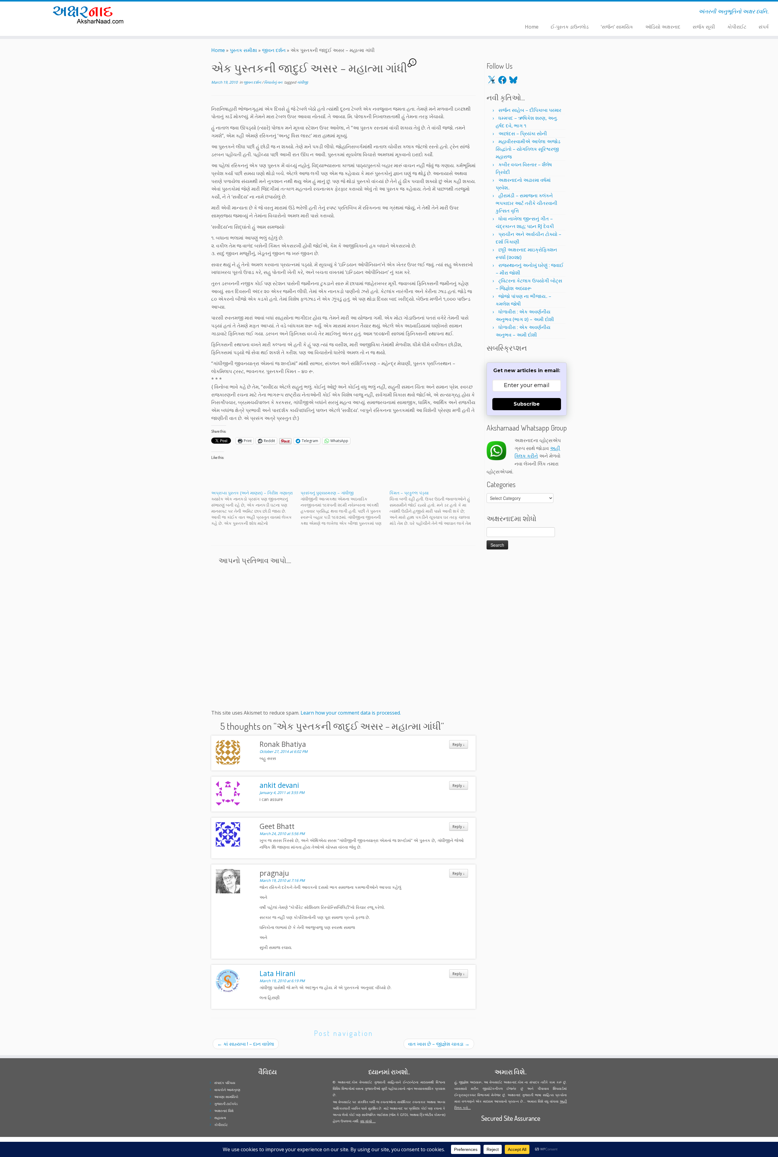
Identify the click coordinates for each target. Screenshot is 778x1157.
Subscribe (527, 404)
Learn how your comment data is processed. (351, 712)
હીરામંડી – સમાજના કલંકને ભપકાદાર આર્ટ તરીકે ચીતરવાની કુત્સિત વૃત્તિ (526, 203)
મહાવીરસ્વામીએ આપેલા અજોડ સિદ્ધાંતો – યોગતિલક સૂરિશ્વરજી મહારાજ (528, 149)
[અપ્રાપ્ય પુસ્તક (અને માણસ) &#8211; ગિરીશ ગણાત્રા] (256, 508)
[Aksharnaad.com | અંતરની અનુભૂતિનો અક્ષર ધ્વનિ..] (90, 14)
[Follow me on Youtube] (219, 12)
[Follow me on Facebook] (211, 12)
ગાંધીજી (302, 82)
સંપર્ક (764, 26)
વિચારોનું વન (273, 82)
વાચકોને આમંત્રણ (227, 1089)
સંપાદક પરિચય (224, 1082)
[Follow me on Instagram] (215, 12)
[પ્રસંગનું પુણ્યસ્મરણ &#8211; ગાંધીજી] (345, 508)
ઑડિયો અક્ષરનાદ (662, 26)
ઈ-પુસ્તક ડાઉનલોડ (570, 26)
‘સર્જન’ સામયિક (617, 26)
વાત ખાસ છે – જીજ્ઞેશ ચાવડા (439, 1044)
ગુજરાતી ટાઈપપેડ (226, 1103)
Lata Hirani (277, 973)
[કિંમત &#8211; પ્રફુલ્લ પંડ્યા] (434, 508)
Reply (459, 744)
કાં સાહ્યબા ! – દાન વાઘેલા (245, 1044)
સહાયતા (220, 1117)
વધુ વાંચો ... (368, 1121)
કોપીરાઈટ (736, 26)
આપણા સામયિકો (226, 1096)
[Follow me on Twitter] (207, 12)
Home (532, 26)
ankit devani (279, 785)
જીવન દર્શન (274, 50)
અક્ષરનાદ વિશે (223, 1110)
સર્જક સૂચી (704, 26)
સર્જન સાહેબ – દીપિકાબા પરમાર (529, 110)
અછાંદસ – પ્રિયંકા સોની (522, 133)
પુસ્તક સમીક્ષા (243, 50)
